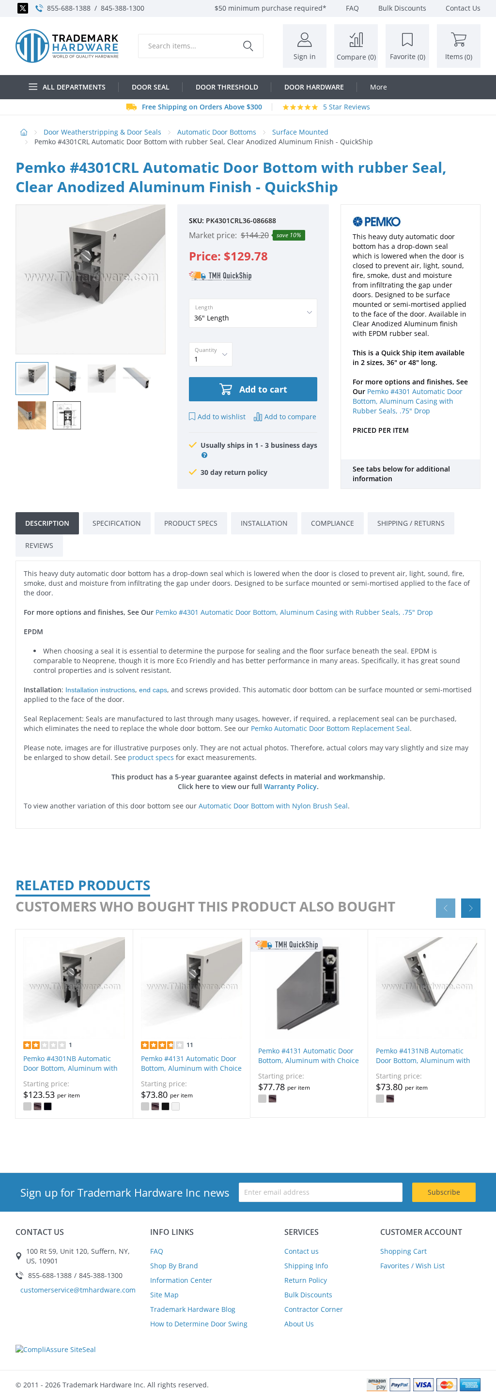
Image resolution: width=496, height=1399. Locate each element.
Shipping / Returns (411, 523)
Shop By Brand (174, 1265)
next (470, 908)
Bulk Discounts (308, 1294)
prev (445, 908)
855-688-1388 (69, 8)
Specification (117, 523)
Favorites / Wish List (412, 1265)
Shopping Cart (403, 1251)
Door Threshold (227, 86)
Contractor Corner (313, 1309)
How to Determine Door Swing (199, 1323)
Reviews (39, 545)
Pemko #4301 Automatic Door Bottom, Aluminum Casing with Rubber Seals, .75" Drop (408, 401)
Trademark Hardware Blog (192, 1309)
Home (24, 132)
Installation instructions (100, 690)
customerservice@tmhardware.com (78, 1289)
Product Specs (190, 523)
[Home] (67, 46)
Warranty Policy (290, 786)
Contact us (301, 1251)
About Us (299, 1323)
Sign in (305, 56)
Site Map (164, 1294)
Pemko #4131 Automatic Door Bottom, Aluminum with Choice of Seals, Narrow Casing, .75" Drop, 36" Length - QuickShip (308, 1065)
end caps (153, 690)
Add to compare (290, 416)
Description (47, 523)
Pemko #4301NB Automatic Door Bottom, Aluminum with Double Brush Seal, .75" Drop (70, 1068)
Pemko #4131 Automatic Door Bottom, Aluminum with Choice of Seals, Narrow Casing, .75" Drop (191, 1073)
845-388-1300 (122, 8)
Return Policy (305, 1280)
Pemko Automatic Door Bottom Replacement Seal (330, 728)
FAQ (156, 1251)
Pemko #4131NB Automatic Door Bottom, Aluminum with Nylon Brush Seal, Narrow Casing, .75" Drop (423, 1065)
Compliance (332, 523)
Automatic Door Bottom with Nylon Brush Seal (273, 805)
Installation (264, 523)
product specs (151, 757)
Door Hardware (314, 86)
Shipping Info (306, 1265)
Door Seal (151, 86)
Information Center (181, 1280)
